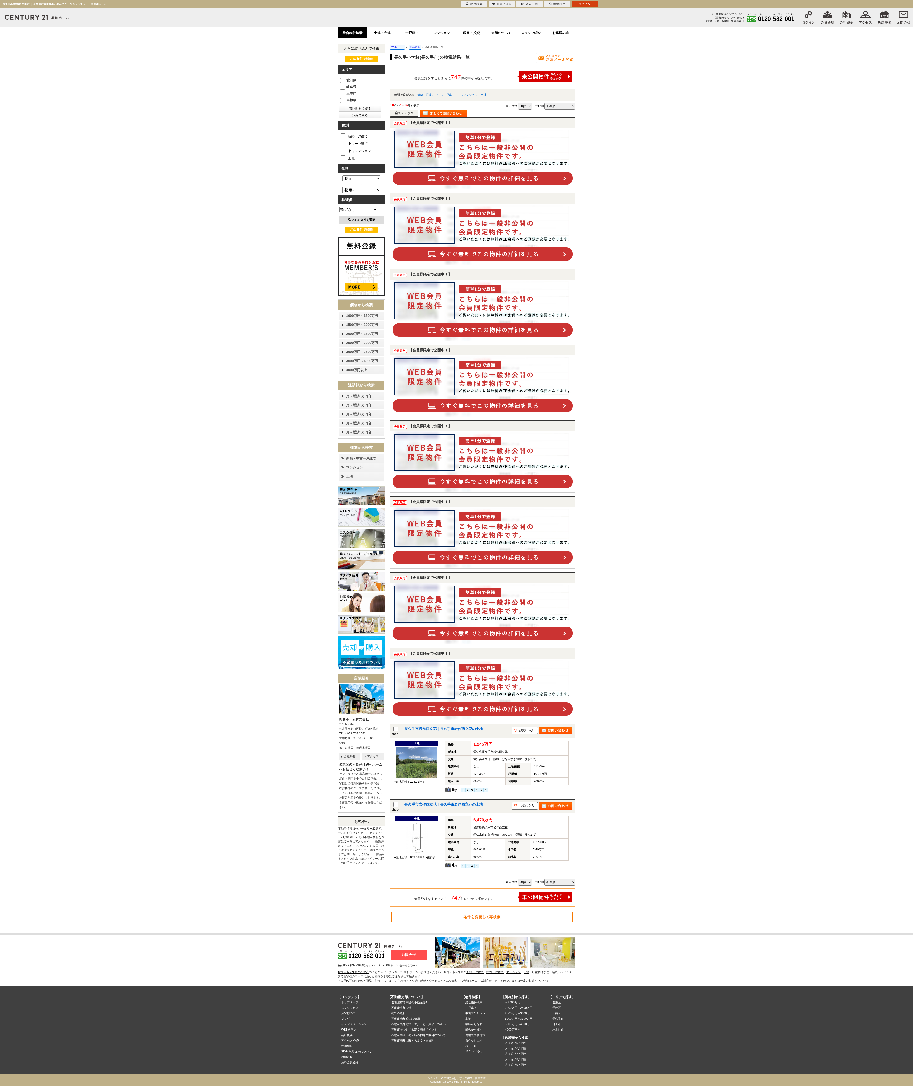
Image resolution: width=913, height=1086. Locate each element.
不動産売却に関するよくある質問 (412, 1040)
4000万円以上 (356, 370)
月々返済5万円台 (358, 396)
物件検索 (476, 4)
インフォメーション (354, 1024)
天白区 (556, 1013)
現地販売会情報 (475, 1035)
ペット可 (471, 1046)
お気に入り (504, 4)
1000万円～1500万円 (362, 316)
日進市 (556, 1024)
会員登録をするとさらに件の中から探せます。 (454, 77)
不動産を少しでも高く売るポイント (414, 1029)
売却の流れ (398, 1013)
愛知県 (351, 80)
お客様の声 (560, 33)
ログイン (584, 4)
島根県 (351, 100)
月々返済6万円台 (358, 405)
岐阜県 (351, 87)
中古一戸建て (446, 95)
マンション (441, 33)
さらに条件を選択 (363, 220)
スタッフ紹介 (531, 33)
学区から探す (473, 1024)
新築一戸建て (425, 95)
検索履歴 (559, 4)
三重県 (351, 93)
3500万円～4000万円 (362, 361)
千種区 (556, 1007)
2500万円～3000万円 (362, 343)
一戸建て (412, 33)
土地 (483, 95)
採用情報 (347, 1046)
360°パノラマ (474, 1051)
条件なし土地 (473, 1040)
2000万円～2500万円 (362, 334)
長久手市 (558, 1018)
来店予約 (531, 4)
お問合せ (347, 1057)
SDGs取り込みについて (356, 1051)
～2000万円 (512, 1002)
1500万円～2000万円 (362, 325)
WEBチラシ (348, 1029)
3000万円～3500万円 (362, 352)
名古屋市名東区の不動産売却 (409, 1002)
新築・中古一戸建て (361, 458)
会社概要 (349, 756)
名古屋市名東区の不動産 (353, 972)
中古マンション (468, 95)
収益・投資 (471, 33)
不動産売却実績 (401, 1007)
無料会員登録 (349, 1062)
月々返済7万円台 (358, 414)
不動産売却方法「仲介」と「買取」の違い (418, 1024)
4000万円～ (512, 1029)
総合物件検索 (353, 33)
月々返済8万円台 (358, 423)
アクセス (373, 756)
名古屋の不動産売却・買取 (355, 980)
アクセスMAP (350, 1040)
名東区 (556, 1002)
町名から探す (473, 1029)
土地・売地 (382, 33)
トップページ (349, 1002)
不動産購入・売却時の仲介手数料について (418, 1035)
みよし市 (558, 1029)
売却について (501, 33)
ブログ (345, 1018)
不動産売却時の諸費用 (405, 1018)
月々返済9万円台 (358, 432)
